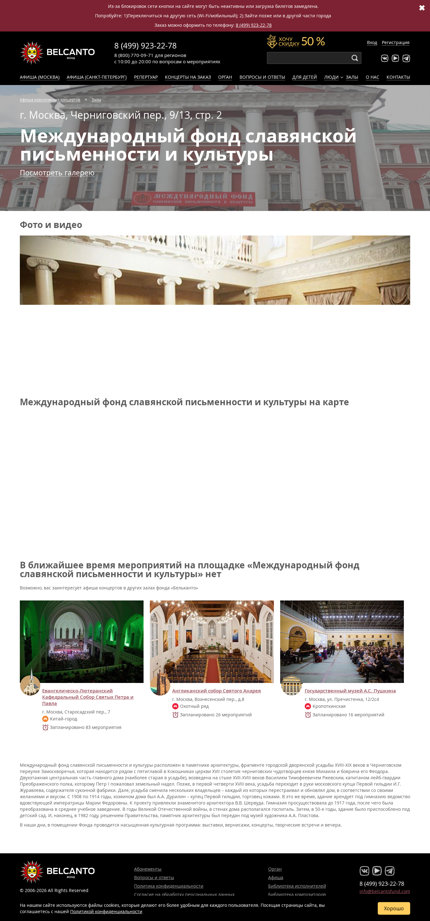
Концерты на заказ (188, 77)
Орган (225, 77)
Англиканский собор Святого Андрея (216, 691)
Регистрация (396, 42)
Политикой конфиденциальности (106, 911)
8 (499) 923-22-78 (254, 25)
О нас (372, 77)
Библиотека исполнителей (297, 886)
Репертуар (146, 77)
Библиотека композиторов (297, 894)
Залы (352, 77)
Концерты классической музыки (57, 53)
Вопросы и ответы (262, 77)
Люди (331, 77)
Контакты (398, 77)
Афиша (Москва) (39, 77)
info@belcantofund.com (384, 891)
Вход (372, 42)
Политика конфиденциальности (168, 886)
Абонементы (147, 869)
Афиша (275, 877)
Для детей (304, 77)
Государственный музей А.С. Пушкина (350, 691)
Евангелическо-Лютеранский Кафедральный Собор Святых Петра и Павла (87, 697)
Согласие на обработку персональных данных (184, 894)
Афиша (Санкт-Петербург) (97, 77)
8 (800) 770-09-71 (134, 55)
